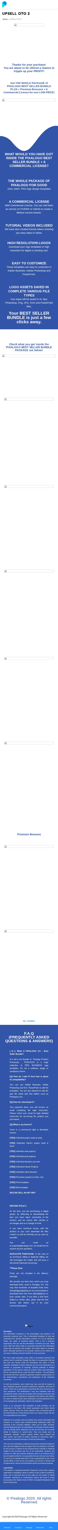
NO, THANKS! (29, 1021)
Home (5, 19)
